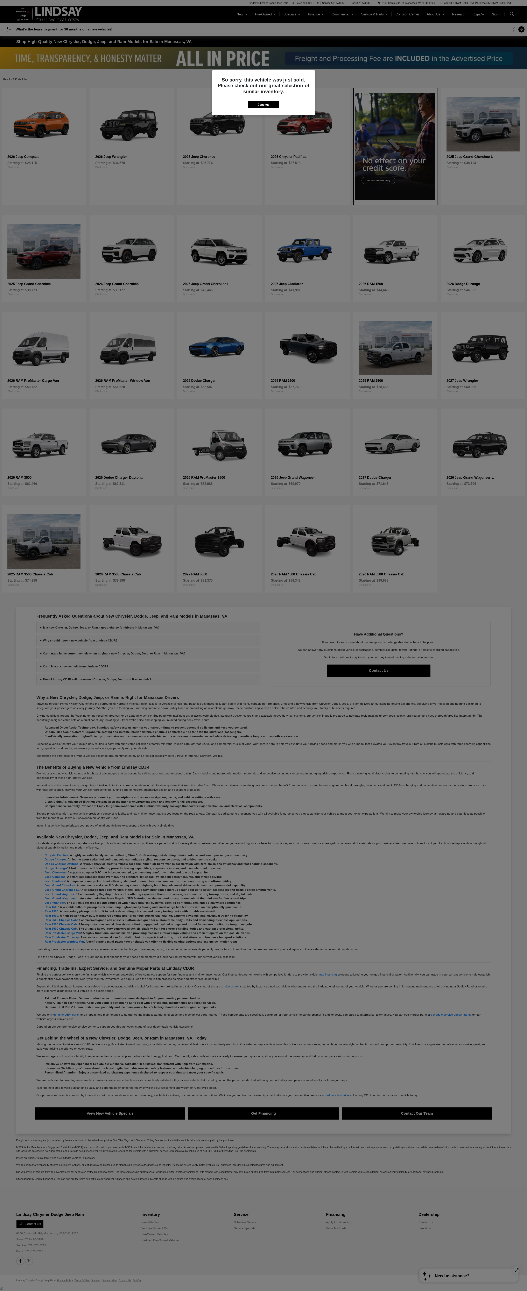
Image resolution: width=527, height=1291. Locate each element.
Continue (263, 104)
